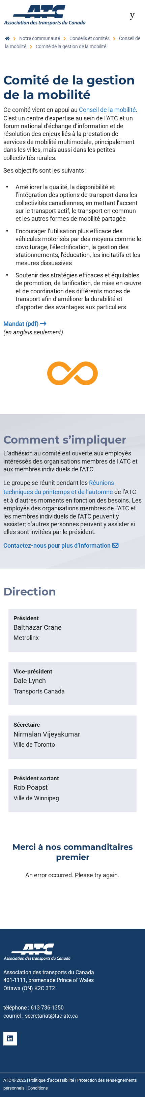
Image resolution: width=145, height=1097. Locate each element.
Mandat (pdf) (20, 323)
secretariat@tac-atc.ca (51, 1016)
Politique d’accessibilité (51, 1080)
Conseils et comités (89, 38)
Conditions (38, 1088)
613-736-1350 (47, 1007)
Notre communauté (39, 38)
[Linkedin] (10, 1038)
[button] (132, 14)
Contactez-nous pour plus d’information (57, 545)
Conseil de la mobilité (107, 109)
